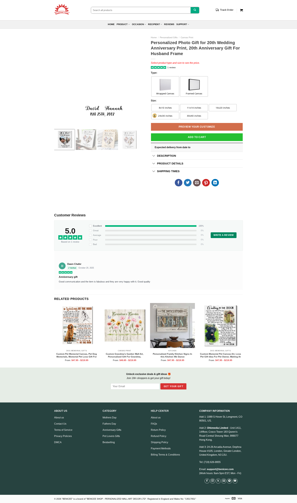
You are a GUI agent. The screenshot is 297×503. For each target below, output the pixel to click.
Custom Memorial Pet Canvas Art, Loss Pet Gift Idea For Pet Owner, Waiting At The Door (220, 355)
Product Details (170, 163)
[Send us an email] (223, 481)
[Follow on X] (218, 481)
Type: (154, 72)
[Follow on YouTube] (235, 481)
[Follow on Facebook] (207, 481)
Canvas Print (187, 37)
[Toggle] (154, 156)
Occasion (138, 24)
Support (181, 24)
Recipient (154, 24)
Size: (154, 100)
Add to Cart (197, 137)
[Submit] (195, 10)
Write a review (223, 235)
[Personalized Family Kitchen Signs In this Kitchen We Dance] (172, 325)
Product (122, 24)
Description (166, 155)
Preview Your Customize (197, 126)
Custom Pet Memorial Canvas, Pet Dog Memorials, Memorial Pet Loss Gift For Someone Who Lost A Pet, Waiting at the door (76, 355)
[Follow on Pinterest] (229, 481)
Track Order (226, 10)
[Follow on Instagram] (212, 481)
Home (111, 24)
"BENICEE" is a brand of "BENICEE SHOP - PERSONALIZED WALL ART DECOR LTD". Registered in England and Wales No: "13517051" (129, 499)
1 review (171, 67)
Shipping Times (168, 171)
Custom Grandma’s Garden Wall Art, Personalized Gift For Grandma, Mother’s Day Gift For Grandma (124, 355)
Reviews (169, 24)
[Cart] (241, 10)
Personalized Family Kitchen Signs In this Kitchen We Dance (172, 355)
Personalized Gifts (169, 37)
